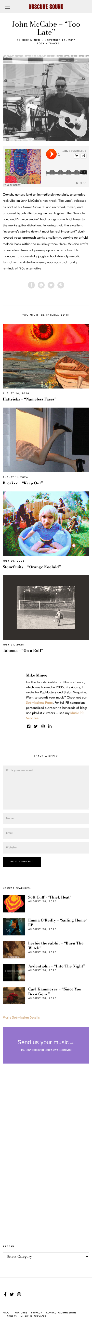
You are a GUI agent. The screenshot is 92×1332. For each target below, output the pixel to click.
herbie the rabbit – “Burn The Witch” (55, 945)
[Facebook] (31, 285)
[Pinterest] (60, 285)
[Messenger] (41, 285)
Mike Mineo (31, 40)
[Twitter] (51, 285)
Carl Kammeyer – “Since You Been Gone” (54, 991)
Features (21, 1313)
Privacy (36, 1313)
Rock (41, 44)
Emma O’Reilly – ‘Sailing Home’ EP (57, 922)
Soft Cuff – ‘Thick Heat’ (49, 897)
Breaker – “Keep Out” (23, 483)
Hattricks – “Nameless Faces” (29, 399)
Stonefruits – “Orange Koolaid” (32, 567)
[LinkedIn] (50, 726)
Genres (12, 1316)
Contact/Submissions (61, 1313)
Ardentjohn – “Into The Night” (56, 966)
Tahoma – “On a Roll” (23, 650)
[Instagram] (43, 726)
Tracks (54, 44)
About (7, 1313)
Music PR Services (33, 1316)
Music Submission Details (21, 1017)
